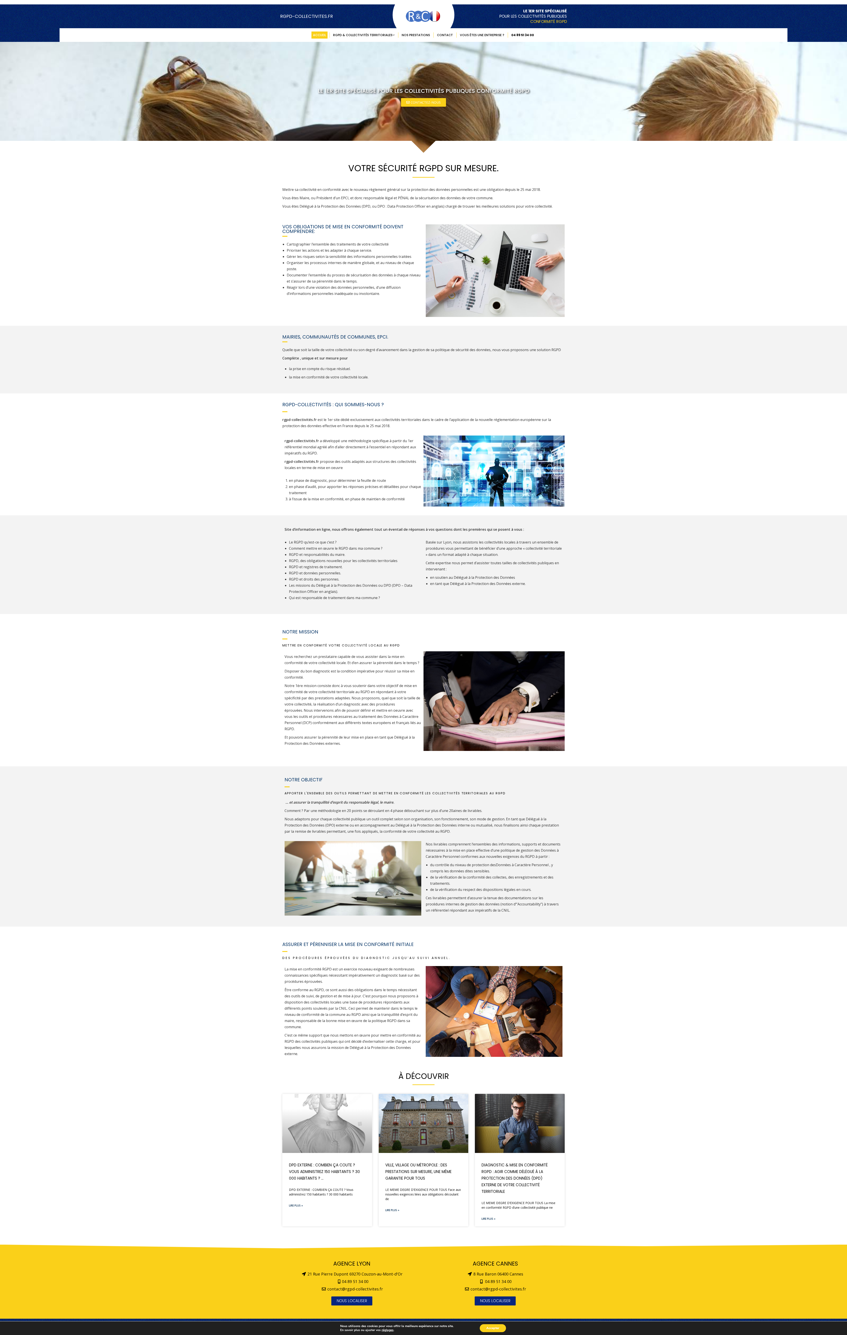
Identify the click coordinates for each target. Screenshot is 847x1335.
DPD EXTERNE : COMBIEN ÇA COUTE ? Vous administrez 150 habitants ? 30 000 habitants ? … (324, 1171)
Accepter (492, 1328)
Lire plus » (296, 1205)
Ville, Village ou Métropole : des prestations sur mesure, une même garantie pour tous (418, 1171)
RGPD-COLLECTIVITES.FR (306, 16)
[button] (423, 102)
